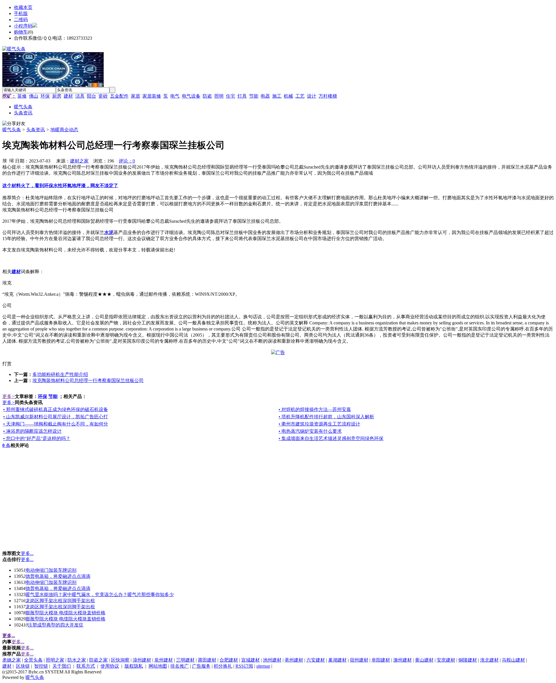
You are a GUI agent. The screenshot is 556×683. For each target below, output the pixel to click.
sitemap (263, 666)
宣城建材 (250, 660)
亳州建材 (294, 660)
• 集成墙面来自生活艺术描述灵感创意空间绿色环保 (331, 438)
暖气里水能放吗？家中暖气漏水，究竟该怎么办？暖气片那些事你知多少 (99, 594)
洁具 (80, 96)
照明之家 (55, 660)
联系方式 (85, 666)
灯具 (242, 96)
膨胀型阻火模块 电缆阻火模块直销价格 (65, 612)
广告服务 (201, 666)
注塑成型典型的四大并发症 (55, 624)
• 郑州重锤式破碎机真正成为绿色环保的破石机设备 (55, 409)
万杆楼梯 (328, 96)
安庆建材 (446, 660)
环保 (45, 96)
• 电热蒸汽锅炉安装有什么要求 (310, 431)
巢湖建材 (337, 660)
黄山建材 (424, 660)
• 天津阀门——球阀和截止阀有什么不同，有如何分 (55, 423)
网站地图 (158, 666)
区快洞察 (120, 660)
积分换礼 (223, 666)
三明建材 (185, 660)
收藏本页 (23, 7)
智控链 (41, 666)
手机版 (21, 13)
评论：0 (127, 160)
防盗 (207, 96)
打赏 (7, 363)
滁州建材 (402, 660)
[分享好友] (13, 124)
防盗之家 (98, 660)
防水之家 (76, 660)
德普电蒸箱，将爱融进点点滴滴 (57, 576)
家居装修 (151, 96)
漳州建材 (142, 660)
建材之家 (79, 160)
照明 (219, 96)
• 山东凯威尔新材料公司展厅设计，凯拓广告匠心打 (55, 416)
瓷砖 (103, 96)
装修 (22, 96)
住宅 (230, 96)
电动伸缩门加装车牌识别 (50, 570)
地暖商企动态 (64, 129)
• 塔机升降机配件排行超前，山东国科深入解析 (326, 416)
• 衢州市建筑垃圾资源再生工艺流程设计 (319, 423)
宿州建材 (359, 660)
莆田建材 (207, 660)
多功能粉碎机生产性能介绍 (60, 374)
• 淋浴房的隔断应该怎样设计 (32, 431)
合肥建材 (229, 660)
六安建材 (315, 660)
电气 (175, 96)
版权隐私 (134, 666)
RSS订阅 (244, 666)
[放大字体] (4, 160)
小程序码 (23, 25)
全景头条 (33, 660)
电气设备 (191, 96)
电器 (265, 96)
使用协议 (109, 666)
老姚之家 (11, 660)
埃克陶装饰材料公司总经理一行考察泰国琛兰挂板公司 (88, 380)
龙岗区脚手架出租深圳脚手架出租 (60, 600)
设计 (311, 96)
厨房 (56, 96)
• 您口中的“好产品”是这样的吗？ (36, 438)
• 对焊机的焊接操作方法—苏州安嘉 (315, 409)
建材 (68, 96)
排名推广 (179, 666)
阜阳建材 (381, 660)
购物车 (21, 32)
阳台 (91, 96)
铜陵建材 (467, 660)
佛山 (33, 96)
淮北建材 (489, 660)
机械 (288, 96)
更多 (8, 396)
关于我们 (61, 666)
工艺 (300, 96)
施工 (276, 96)
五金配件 (119, 96)
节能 (253, 96)
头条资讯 (35, 129)
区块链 (23, 666)
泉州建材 (163, 660)
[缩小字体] (11, 160)
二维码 (21, 19)
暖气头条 (11, 129)
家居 (135, 96)
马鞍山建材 (513, 660)
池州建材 (272, 660)
